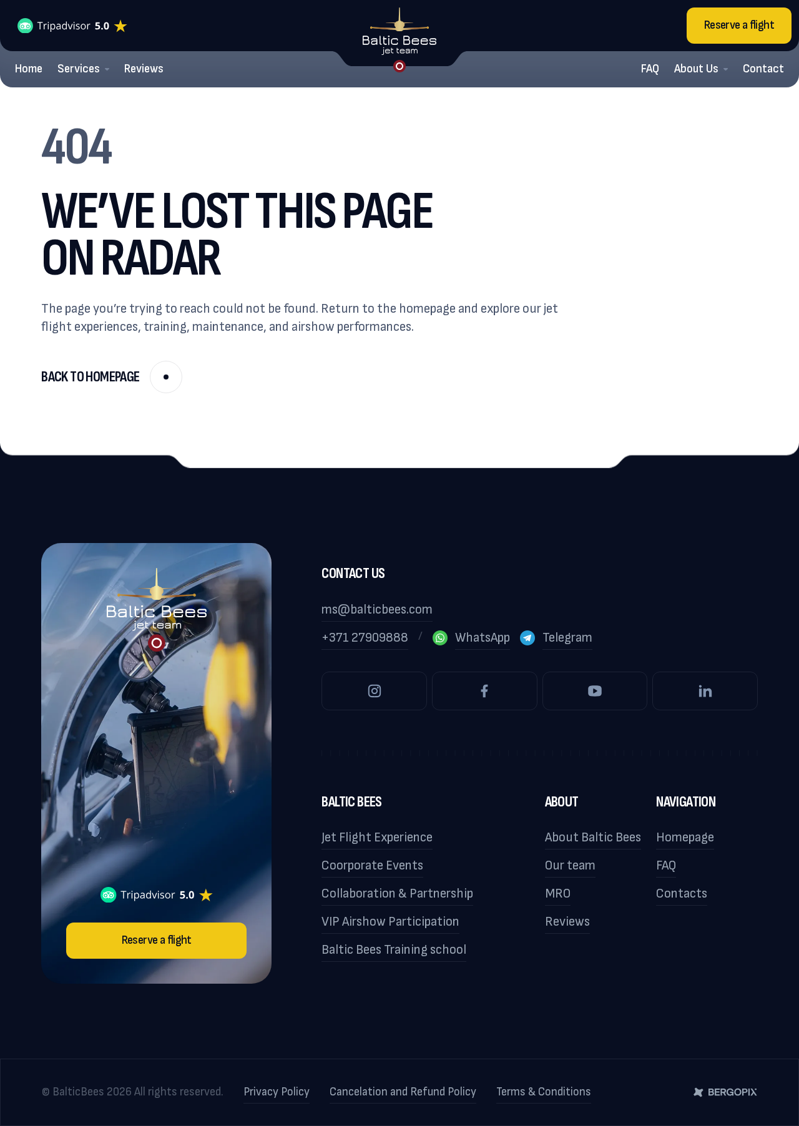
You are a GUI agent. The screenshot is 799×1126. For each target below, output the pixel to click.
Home (28, 69)
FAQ (650, 69)
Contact (763, 69)
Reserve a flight (739, 25)
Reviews (144, 69)
